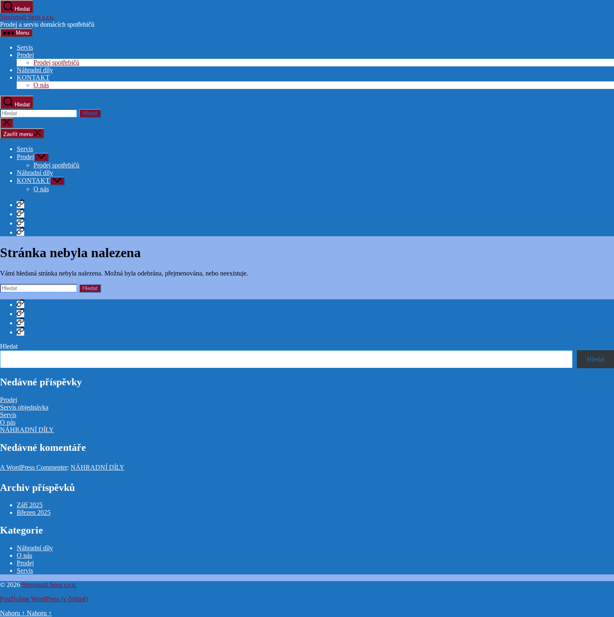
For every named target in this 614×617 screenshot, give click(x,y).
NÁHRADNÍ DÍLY (27, 429)
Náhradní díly (35, 69)
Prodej (25, 54)
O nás (41, 85)
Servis (25, 47)
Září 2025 (30, 504)
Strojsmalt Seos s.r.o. (27, 16)
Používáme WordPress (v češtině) (44, 598)
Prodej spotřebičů (56, 62)
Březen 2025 (34, 512)
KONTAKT (33, 77)
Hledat (9, 346)
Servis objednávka (24, 407)
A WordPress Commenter (33, 467)
